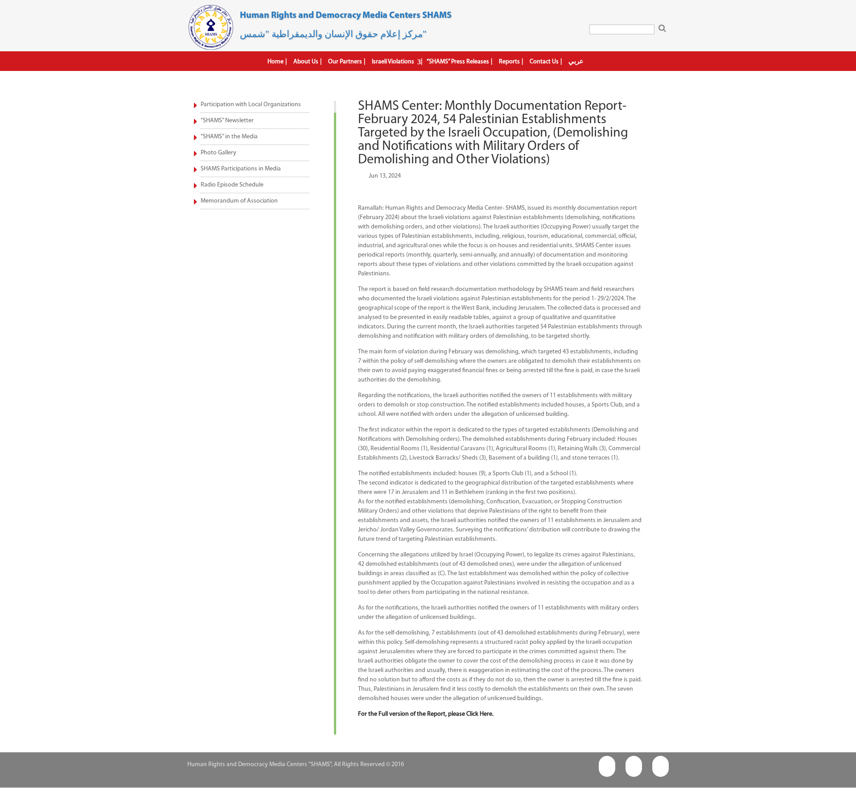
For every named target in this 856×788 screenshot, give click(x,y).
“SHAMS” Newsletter (227, 120)
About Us (305, 62)
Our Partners (345, 62)
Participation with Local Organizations (251, 104)
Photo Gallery (218, 152)
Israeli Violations (393, 62)
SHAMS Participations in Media (241, 169)
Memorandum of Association (239, 201)
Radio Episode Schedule (232, 185)
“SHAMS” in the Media (229, 136)
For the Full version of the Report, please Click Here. (426, 714)
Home (276, 62)
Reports (509, 62)
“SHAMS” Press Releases (458, 62)
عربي (576, 61)
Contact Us (544, 62)
